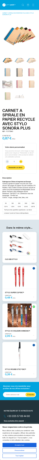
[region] (19, 442)
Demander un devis (15, 167)
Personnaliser (19, 450)
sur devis (29, 210)
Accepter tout (19, 445)
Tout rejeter (19, 456)
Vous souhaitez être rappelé (14, 421)
